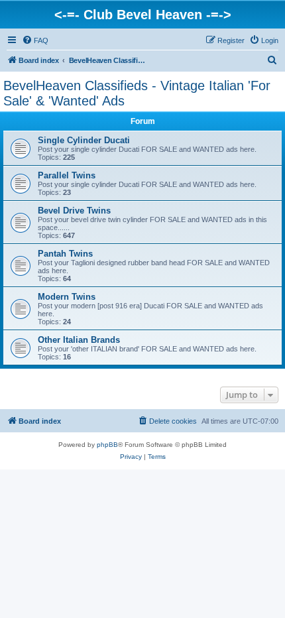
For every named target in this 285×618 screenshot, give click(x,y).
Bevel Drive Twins (74, 211)
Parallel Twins (66, 175)
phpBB (107, 444)
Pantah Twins (65, 254)
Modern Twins (66, 297)
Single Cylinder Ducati (84, 140)
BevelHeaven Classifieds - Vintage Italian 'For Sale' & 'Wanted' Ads (136, 93)
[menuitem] (35, 40)
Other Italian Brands (79, 340)
